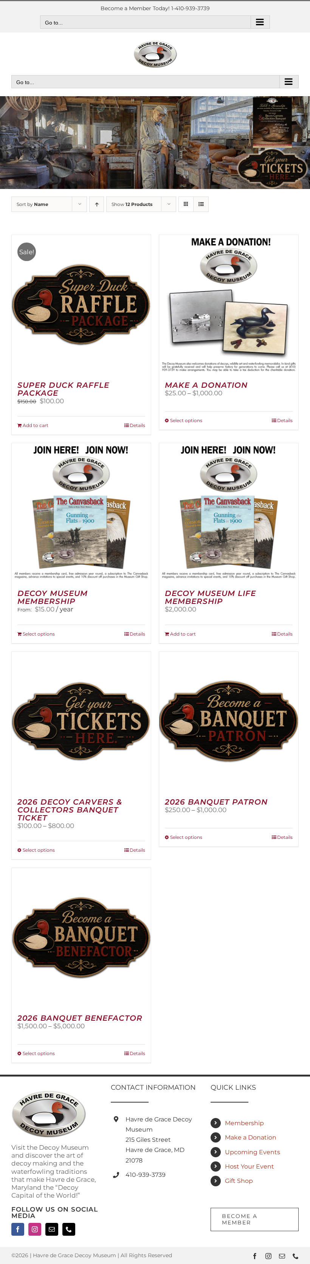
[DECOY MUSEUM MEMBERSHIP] (81, 512)
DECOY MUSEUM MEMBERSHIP (52, 597)
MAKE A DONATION (206, 385)
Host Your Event (249, 1166)
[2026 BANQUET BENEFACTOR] (81, 937)
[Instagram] (34, 1229)
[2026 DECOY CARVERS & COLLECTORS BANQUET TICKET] (81, 721)
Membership (244, 1123)
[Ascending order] (96, 204)
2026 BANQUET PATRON (216, 801)
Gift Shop (239, 1180)
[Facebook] (17, 1229)
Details (137, 425)
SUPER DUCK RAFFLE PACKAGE (63, 389)
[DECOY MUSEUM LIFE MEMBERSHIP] (228, 512)
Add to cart (35, 425)
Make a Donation (250, 1137)
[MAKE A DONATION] (228, 304)
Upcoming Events (252, 1152)
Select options (186, 420)
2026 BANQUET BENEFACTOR (80, 1018)
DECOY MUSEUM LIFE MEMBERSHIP (210, 597)
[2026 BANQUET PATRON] (228, 721)
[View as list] (201, 204)
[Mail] (51, 1229)
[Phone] (68, 1229)
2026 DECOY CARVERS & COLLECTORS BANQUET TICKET (69, 809)
